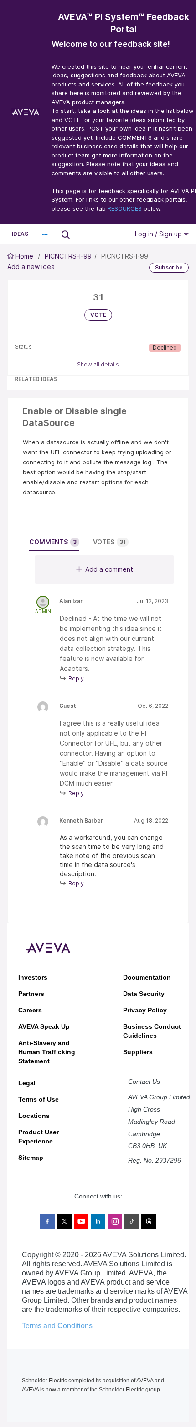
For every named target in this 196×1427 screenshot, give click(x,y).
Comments (53, 542)
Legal (27, 1083)
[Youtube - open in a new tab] (81, 1221)
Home (24, 256)
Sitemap (30, 1157)
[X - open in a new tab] (64, 1221)
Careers (30, 1010)
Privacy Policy (145, 1010)
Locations (34, 1115)
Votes (109, 542)
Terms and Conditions (57, 1326)
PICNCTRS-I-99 (68, 256)
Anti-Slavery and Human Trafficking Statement (46, 1052)
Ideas (20, 233)
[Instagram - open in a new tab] (115, 1221)
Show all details (98, 364)
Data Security (144, 993)
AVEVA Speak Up (44, 1026)
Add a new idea (31, 266)
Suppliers (138, 1052)
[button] (44, 234)
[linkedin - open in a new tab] (98, 1221)
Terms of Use (38, 1099)
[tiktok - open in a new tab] (131, 1221)
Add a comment (109, 569)
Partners (31, 993)
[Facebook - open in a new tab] (47, 1221)
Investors (32, 977)
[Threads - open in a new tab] (148, 1221)
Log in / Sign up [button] (159, 234)
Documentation (147, 977)
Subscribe (169, 267)
